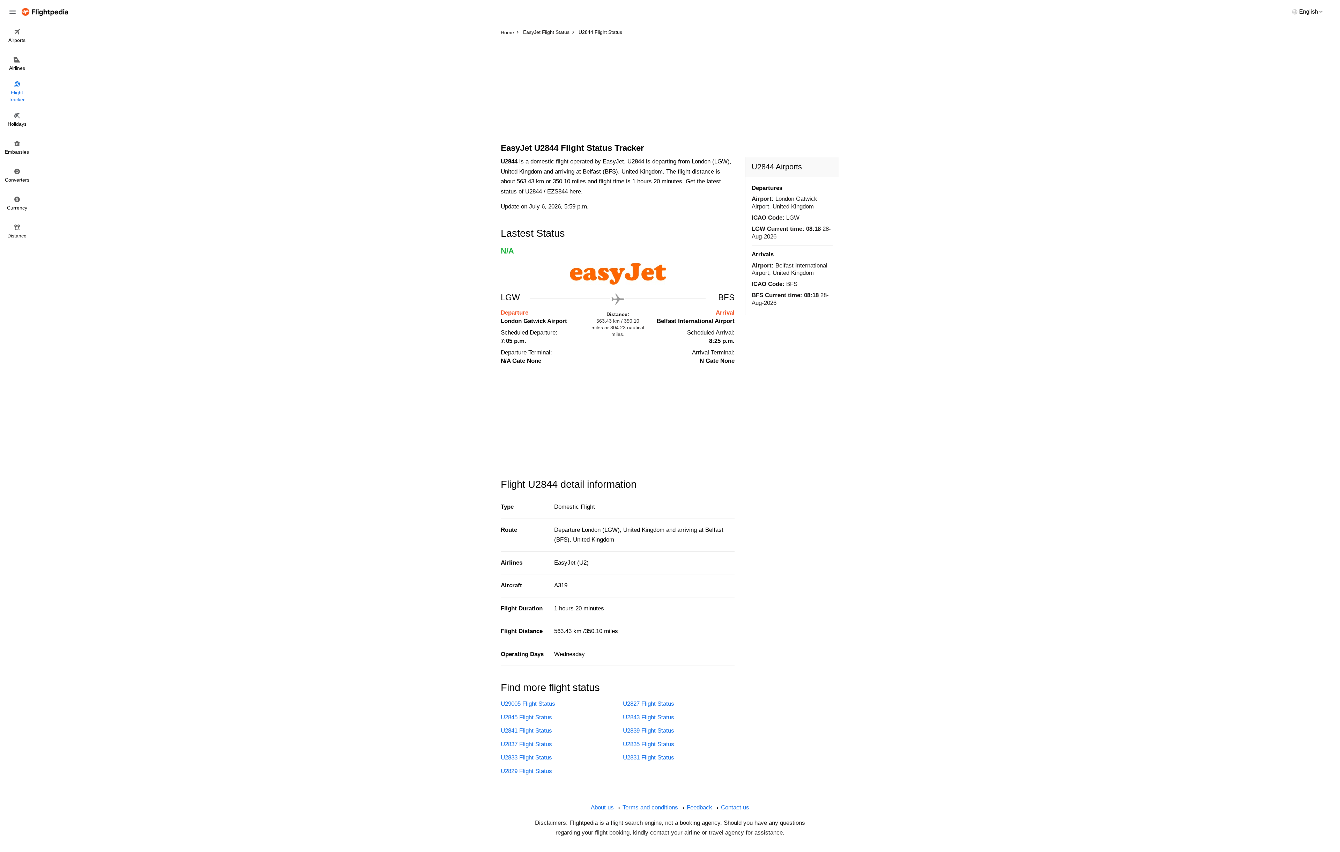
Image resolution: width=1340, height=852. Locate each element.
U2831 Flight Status (648, 757)
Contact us (735, 807)
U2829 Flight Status (526, 771)
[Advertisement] (670, 91)
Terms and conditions (650, 807)
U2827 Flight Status (648, 703)
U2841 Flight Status (526, 730)
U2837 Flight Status (526, 744)
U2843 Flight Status (648, 717)
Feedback (699, 807)
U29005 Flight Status (528, 703)
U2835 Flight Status (648, 744)
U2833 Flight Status (526, 757)
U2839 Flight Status (648, 730)
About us (602, 807)
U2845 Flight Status (526, 717)
